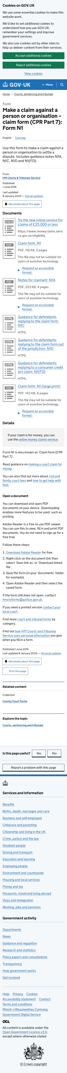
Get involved (11, 977)
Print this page (17, 671)
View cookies (33, 73)
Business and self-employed (22, 818)
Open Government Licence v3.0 (25, 1032)
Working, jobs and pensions (22, 907)
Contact (45, 999)
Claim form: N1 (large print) (39, 386)
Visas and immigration (18, 900)
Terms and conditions (17, 1004)
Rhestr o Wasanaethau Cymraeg (25, 1009)
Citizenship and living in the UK (24, 832)
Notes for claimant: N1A (36, 280)
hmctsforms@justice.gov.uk (22, 599)
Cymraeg (20, 137)
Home (6, 94)
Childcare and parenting (20, 825)
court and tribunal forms (34, 619)
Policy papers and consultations (25, 957)
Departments (12, 930)
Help (6, 994)
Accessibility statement (19, 999)
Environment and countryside (23, 873)
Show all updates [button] (51, 653)
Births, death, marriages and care (26, 811)
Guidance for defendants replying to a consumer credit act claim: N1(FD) (40, 367)
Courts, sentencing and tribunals (33, 94)
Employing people (15, 866)
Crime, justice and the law (21, 839)
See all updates (34, 196)
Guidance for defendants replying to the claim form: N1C (38, 321)
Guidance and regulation (20, 943)
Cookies (32, 994)
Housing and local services (21, 880)
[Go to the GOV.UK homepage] (16, 85)
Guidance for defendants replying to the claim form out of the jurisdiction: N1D (41, 344)
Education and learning (19, 859)
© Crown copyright (33, 1064)
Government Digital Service (22, 1014)
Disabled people (14, 845)
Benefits (8, 804)
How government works (19, 971)
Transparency (12, 964)
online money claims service (38, 439)
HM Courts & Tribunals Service (21, 177)
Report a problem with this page (33, 768)
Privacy (18, 994)
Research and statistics (19, 950)
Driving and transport (17, 852)
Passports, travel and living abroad (27, 893)
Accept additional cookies (33, 56)
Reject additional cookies (33, 65)
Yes (41, 753)
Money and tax (13, 887)
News (7, 936)
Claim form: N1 (29, 243)
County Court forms (15, 701)
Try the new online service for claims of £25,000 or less (40, 222)
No (56, 753)
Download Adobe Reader (23, 552)
